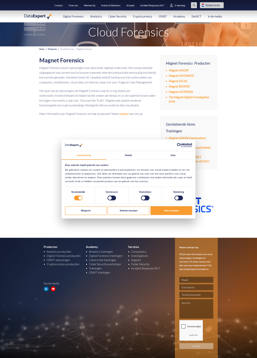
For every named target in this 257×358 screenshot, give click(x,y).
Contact (58, 5)
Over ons (73, 5)
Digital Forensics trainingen (105, 255)
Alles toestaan (171, 210)
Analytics (96, 16)
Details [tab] (128, 155)
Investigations (139, 255)
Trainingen (95, 268)
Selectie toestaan (128, 210)
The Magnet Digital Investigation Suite (189, 99)
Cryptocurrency (142, 16)
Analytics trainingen (101, 251)
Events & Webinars (110, 5)
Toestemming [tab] (84, 155)
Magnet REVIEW (179, 86)
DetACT (196, 16)
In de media (215, 16)
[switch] (112, 198)
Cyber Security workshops (105, 264)
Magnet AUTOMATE (181, 75)
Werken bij (89, 5)
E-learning (180, 5)
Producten (52, 49)
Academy (179, 16)
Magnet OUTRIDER (181, 92)
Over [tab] (173, 155)
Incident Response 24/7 (152, 5)
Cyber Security (117, 16)
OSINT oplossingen (58, 260)
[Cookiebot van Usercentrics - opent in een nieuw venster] (179, 145)
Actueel (130, 5)
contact (124, 113)
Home (41, 49)
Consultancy (138, 251)
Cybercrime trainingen (102, 260)
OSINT (163, 16)
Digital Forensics (73, 16)
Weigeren (86, 210)
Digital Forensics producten (63, 255)
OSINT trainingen (99, 272)
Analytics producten (59, 251)
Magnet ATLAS (178, 81)
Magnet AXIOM (178, 70)
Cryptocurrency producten (63, 264)
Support (136, 260)
